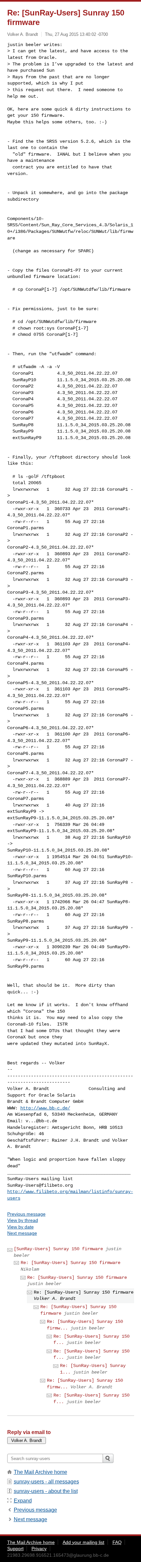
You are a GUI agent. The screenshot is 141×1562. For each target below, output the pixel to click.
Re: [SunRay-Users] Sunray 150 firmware (70, 1262)
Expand (23, 1500)
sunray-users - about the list (46, 1491)
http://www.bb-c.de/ (45, 1108)
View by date (20, 1226)
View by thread (22, 1220)
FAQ (117, 1542)
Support (15, 1548)
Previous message (26, 1214)
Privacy (39, 1548)
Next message (22, 1233)
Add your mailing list (83, 1542)
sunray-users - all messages (46, 1481)
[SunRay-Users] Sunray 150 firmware (58, 1249)
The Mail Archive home (40, 1472)
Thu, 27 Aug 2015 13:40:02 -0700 (76, 34)
